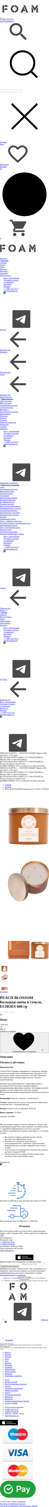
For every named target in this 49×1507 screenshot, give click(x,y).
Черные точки (5, 530)
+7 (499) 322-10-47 (11, 289)
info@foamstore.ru (7, 21)
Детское (3, 263)
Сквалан (3, 420)
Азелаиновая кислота (8, 405)
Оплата (8, 1386)
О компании (9, 282)
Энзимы (3, 427)
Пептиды (3, 416)
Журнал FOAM (11, 1382)
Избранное (4, 165)
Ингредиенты (6, 397)
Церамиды (4, 425)
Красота (3, 615)
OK (2, 1235)
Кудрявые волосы (7, 502)
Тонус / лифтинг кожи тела (11, 521)
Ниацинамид (5, 414)
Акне (2, 487)
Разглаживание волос (8, 525)
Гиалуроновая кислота (9, 412)
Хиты (2, 375)
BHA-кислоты (6, 403)
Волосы (3, 269)
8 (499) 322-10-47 (7, 19)
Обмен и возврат (11, 1390)
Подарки (3, 625)
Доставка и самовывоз (14, 1388)
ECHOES (4, 992)
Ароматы (4, 273)
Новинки (3, 352)
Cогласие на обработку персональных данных (18, 1506)
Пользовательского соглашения (12, 1275)
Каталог (3, 259)
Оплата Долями (11, 1403)
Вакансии (9, 1397)
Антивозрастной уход (9, 489)
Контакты (8, 285)
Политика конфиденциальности (13, 1504)
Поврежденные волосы (9, 515)
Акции (3, 588)
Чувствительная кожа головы (12, 534)
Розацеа (3, 517)
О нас (7, 1380)
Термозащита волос (8, 519)
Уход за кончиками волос (10, 528)
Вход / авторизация (11, 278)
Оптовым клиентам (13, 1395)
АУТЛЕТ (3, 680)
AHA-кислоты (6, 401)
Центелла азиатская (8, 422)
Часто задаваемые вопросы (16, 1384)
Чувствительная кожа (8, 532)
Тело (2, 267)
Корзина (3, 168)
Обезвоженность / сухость (10, 508)
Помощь (3, 142)
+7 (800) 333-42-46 (7, 1244)
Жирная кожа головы (8, 498)
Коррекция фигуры (8, 500)
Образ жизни (5, 276)
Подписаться (9, 1266)
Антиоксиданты (6, 408)
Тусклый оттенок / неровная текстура (15, 523)
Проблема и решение (9, 483)
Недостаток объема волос (10, 506)
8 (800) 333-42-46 (12, 1411)
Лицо (2, 265)
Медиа (3, 611)
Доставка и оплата (11, 280)
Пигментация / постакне (10, 513)
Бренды (3, 330)
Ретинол (3, 418)
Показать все (5, 350)
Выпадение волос (7, 491)
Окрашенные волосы (8, 511)
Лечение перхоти (7, 504)
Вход (2, 144)
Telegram (44, 1320)
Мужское (4, 271)
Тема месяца (5, 623)
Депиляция (4, 496)
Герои (2, 619)
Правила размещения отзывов (17, 1401)
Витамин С (4, 410)
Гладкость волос (6, 494)
